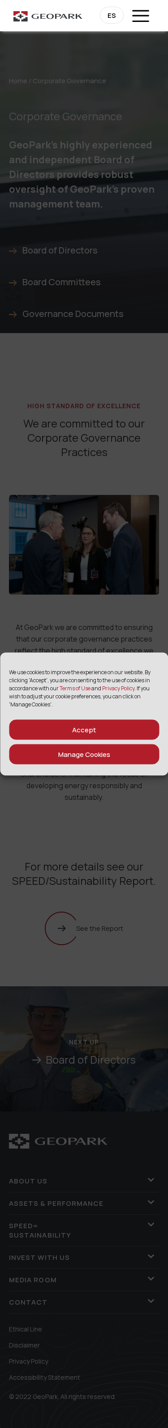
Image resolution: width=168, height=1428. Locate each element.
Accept (84, 729)
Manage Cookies (84, 754)
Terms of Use (75, 688)
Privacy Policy (118, 688)
